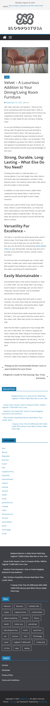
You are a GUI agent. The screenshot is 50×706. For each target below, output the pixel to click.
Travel (4, 533)
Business (5, 460)
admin (27, 103)
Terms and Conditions (10, 680)
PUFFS (25, 630)
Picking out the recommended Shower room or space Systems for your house (25, 367)
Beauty (4, 452)
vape (17, 648)
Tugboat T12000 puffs (22, 642)
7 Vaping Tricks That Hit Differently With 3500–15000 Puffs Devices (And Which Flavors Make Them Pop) (30, 426)
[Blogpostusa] (4, 37)
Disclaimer (6, 670)
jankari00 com (7, 502)
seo (5, 636)
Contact (5, 665)
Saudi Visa (37, 630)
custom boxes (37, 612)
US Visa (7, 648)
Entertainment (7, 479)
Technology (6, 530)
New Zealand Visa (11, 630)
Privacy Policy (7, 675)
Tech (25, 636)
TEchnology (37, 636)
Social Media (7, 522)
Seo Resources (7, 514)
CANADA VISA (34, 606)
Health (4, 495)
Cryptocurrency (8, 471)
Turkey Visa (40, 642)
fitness (36, 618)
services (15, 636)
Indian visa (18, 624)
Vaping (27, 648)
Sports (4, 526)
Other (4, 510)
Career (4, 464)
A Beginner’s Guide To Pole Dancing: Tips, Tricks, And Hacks (24, 376)
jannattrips (32, 624)
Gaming (5, 487)
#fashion (7, 606)
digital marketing (10, 618)
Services (5, 518)
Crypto (6, 612)
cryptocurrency (20, 612)
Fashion (5, 483)
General (5, 491)
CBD (3, 468)
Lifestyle (5, 506)
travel (6, 642)
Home (7, 77)
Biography (6, 456)
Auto (3, 448)
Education (6, 475)
